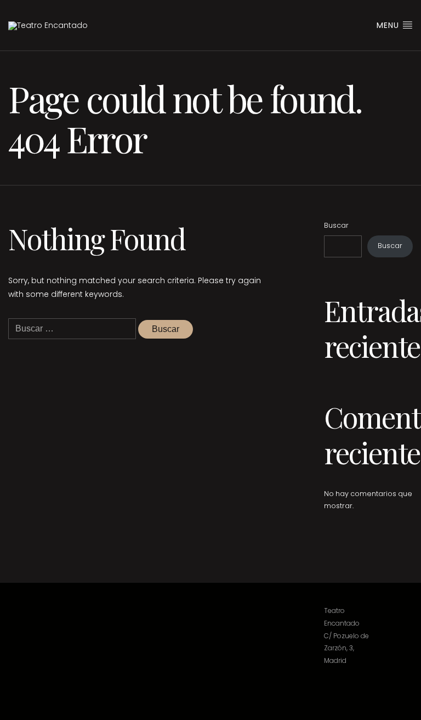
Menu (389, 25)
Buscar (336, 225)
